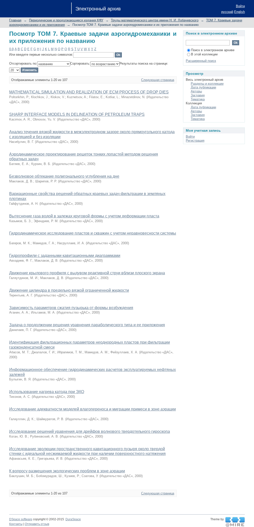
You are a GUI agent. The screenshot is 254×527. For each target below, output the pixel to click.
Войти (240, 6)
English (239, 12)
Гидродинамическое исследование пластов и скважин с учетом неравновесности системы (92, 233)
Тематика (198, 99)
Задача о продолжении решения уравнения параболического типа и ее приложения (87, 325)
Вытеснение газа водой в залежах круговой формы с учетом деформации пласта (84, 216)
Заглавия (198, 95)
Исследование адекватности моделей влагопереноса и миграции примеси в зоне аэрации (92, 409)
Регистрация (195, 140)
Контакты (16, 524)
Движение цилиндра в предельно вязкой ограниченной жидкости (69, 290)
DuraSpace (73, 519)
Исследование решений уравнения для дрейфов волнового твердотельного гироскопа (89, 431)
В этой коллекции (204, 54)
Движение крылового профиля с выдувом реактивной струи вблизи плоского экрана (87, 273)
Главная (15, 20)
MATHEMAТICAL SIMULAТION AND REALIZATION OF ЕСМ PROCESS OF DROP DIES (89, 92)
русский (227, 12)
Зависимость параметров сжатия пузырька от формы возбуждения (71, 308)
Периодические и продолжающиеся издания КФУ (66, 20)
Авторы (196, 91)
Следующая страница (157, 80)
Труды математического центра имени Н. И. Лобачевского (154, 20)
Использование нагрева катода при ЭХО (46, 392)
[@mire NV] (235, 522)
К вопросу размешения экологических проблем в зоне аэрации (67, 471)
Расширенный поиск (201, 61)
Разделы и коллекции (207, 83)
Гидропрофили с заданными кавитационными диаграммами (64, 255)
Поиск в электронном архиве (212, 50)
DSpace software (20, 519)
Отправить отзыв (37, 524)
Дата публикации (203, 87)
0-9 (11, 49)
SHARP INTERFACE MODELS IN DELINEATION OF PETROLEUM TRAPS (77, 114)
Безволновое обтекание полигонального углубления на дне (64, 176)
